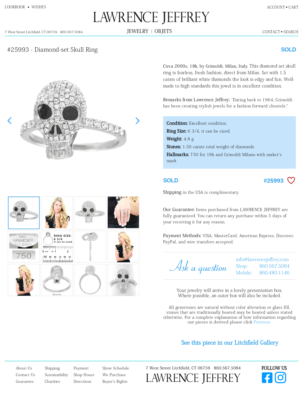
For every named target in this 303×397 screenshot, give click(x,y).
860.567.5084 (274, 265)
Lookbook (15, 7)
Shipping (52, 368)
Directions (83, 381)
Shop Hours (84, 375)
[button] (137, 120)
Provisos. (262, 322)
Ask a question (196, 266)
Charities (52, 381)
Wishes (38, 7)
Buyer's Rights (115, 381)
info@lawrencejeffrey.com (262, 259)
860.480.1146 (274, 272)
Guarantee (25, 381)
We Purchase (114, 375)
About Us (24, 368)
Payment (81, 368)
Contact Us (25, 375)
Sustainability (56, 375)
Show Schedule (115, 368)
